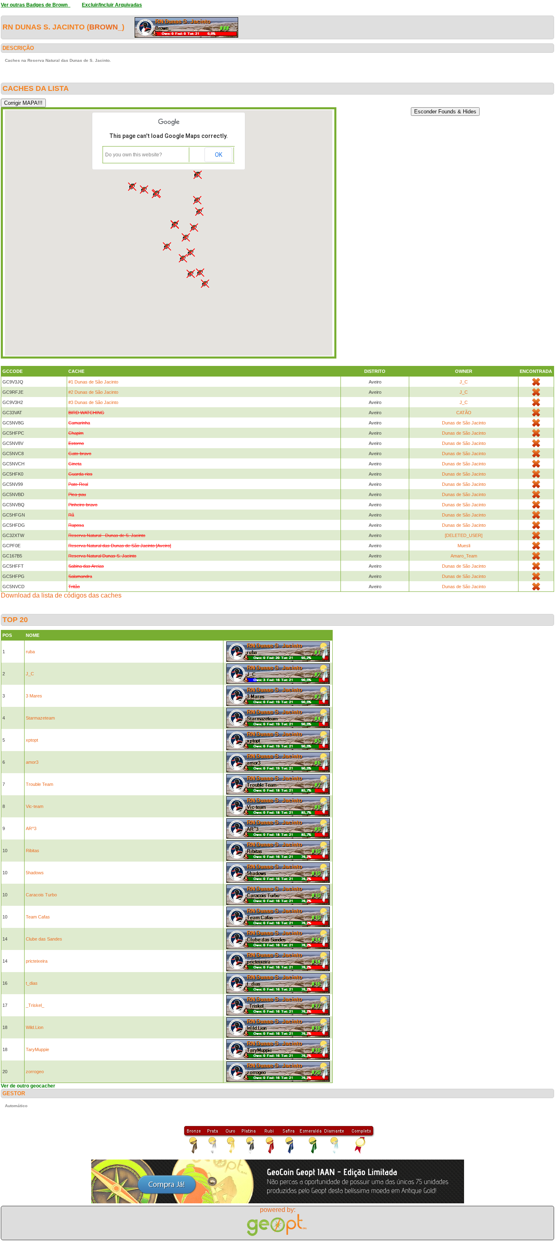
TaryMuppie (37, 1049)
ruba (30, 651)
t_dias (32, 983)
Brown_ (105, 27)
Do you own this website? (133, 155)
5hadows (35, 872)
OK (218, 154)
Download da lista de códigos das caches (61, 595)
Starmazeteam (40, 717)
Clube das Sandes (44, 938)
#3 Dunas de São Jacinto (93, 402)
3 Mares (34, 695)
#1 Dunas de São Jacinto (93, 381)
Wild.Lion (34, 1027)
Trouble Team (39, 784)
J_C (464, 381)
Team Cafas (38, 916)
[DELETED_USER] (463, 535)
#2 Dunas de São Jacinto (93, 392)
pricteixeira (36, 961)
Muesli (464, 545)
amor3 (32, 762)
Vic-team (34, 806)
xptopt (32, 740)
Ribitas (32, 850)
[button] (186, 237)
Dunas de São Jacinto (464, 422)
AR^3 (31, 828)
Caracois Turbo (41, 894)
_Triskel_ (35, 1005)
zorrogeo (35, 1071)
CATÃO (463, 412)
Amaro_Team (464, 555)
